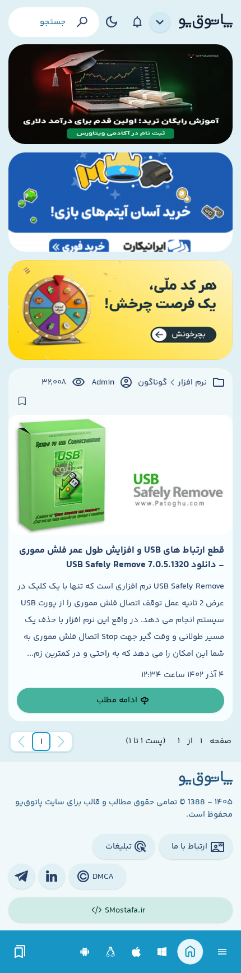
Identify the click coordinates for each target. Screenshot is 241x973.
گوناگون (152, 383)
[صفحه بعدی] (21, 741)
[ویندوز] (162, 952)
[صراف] (120, 310)
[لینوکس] (111, 951)
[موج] (120, 94)
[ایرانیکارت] (120, 202)
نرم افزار (192, 383)
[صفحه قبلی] (61, 741)
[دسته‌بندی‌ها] (160, 22)
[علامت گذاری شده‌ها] (20, 952)
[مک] (136, 951)
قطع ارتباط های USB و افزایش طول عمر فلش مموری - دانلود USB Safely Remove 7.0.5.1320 (121, 557)
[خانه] (190, 952)
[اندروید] (85, 952)
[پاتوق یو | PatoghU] (206, 22)
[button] (41, 741)
